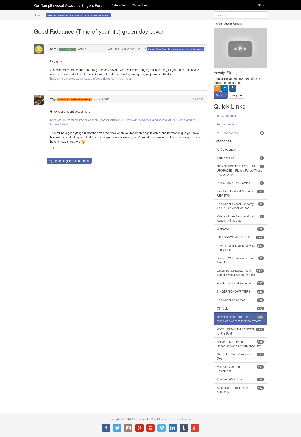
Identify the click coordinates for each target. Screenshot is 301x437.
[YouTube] (150, 428)
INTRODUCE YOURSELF (240, 237)
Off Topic (240, 308)
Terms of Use (240, 158)
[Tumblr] (184, 428)
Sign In (262, 5)
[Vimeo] (161, 428)
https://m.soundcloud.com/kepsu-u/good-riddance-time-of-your (90, 78)
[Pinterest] (139, 428)
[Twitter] (117, 428)
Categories (119, 5)
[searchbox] (240, 14)
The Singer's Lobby (240, 379)
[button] (53, 85)
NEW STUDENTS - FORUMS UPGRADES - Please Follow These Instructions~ (240, 170)
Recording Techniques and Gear (240, 356)
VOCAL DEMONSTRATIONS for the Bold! (240, 331)
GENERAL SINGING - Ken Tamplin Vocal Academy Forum (240, 273)
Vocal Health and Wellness (240, 283)
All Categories (226, 149)
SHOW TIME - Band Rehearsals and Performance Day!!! (240, 344)
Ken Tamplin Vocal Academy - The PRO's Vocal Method (240, 206)
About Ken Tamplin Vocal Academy (240, 390)
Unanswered (242, 133)
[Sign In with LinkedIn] (224, 88)
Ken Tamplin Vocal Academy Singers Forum (69, 5)
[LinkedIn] (173, 428)
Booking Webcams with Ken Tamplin (240, 260)
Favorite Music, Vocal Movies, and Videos (240, 248)
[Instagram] (128, 428)
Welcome (240, 229)
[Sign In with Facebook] (232, 88)
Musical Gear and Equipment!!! (240, 369)
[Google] (195, 428)
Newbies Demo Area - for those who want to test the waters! (175, 49)
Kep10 (54, 49)
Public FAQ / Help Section (240, 183)
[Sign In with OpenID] (217, 88)
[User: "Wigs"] (40, 100)
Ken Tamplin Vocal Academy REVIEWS (240, 193)
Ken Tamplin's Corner (240, 300)
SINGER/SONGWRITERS (240, 291)
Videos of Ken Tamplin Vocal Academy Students (240, 218)
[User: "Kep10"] (40, 49)
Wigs (53, 99)
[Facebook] (106, 428)
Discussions (139, 5)
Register (67, 161)
